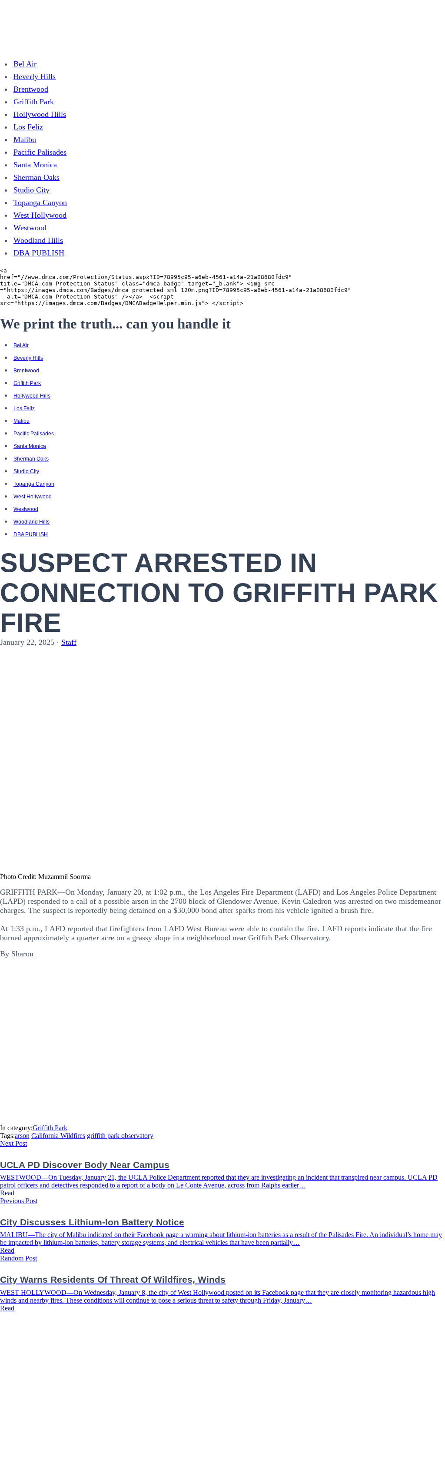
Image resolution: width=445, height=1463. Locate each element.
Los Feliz (28, 127)
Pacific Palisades (39, 152)
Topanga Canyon (40, 202)
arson (22, 1135)
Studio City (31, 190)
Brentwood (30, 89)
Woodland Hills (38, 240)
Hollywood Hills (39, 114)
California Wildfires (58, 1135)
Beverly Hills (34, 76)
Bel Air (25, 64)
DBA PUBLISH (38, 253)
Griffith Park (33, 101)
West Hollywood (39, 215)
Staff (68, 642)
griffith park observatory (120, 1135)
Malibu (24, 139)
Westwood (29, 227)
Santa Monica (35, 164)
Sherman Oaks (36, 177)
